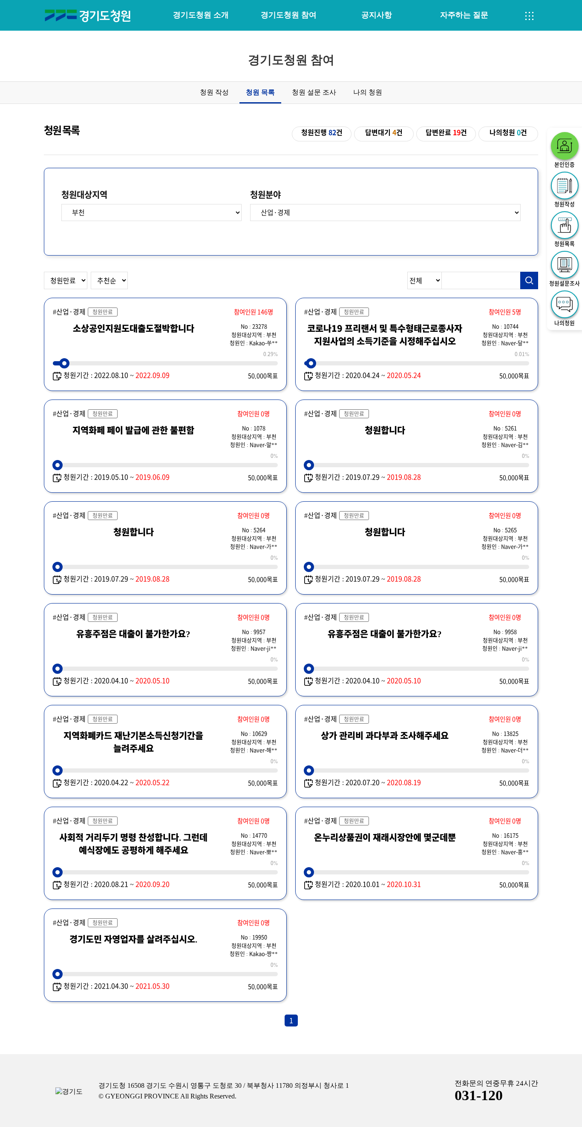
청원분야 (265, 194)
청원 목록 (260, 92)
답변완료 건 (446, 132)
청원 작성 (214, 92)
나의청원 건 (508, 132)
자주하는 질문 (464, 15)
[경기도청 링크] (69, 1091)
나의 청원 (367, 92)
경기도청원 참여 (289, 15)
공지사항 (376, 15)
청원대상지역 (84, 194)
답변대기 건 (384, 132)
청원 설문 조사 (314, 92)
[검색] (529, 281)
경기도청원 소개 (201, 15)
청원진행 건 (322, 132)
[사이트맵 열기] (529, 16)
